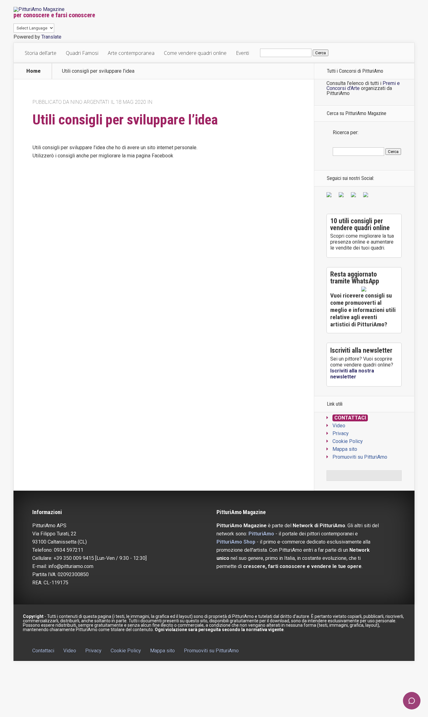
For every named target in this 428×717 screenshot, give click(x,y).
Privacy (340, 433)
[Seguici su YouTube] (354, 196)
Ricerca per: (345, 132)
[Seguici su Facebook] (330, 196)
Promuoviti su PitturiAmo (359, 457)
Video (338, 426)
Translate (51, 37)
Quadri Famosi (82, 53)
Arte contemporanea (131, 53)
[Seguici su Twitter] (342, 196)
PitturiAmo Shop (236, 542)
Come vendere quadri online (195, 53)
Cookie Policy (347, 441)
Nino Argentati (89, 102)
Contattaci (350, 418)
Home (33, 71)
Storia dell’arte (40, 53)
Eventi (242, 53)
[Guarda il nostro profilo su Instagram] (367, 196)
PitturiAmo (261, 534)
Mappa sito (344, 449)
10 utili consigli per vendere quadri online (360, 224)
